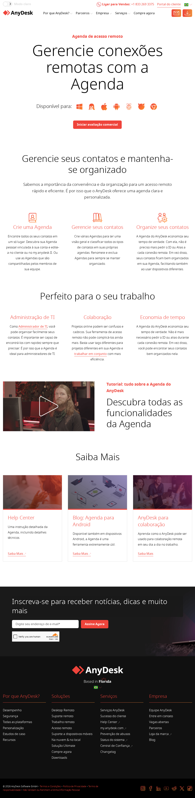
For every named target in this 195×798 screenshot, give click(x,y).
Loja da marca (159, 734)
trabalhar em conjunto (90, 354)
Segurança (10, 716)
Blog (152, 740)
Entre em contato (161, 716)
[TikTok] (189, 788)
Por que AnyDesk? (56, 13)
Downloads (59, 757)
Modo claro (22, 4)
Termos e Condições (50, 786)
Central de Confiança (115, 746)
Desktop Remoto (63, 710)
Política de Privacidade (74, 786)
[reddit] (174, 788)
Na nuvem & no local (66, 740)
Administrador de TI (32, 326)
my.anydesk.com (111, 728)
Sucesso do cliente (113, 716)
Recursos (9, 740)
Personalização (13, 728)
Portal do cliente (169, 4)
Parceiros (83, 13)
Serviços (121, 13)
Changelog (108, 752)
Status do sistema (112, 740)
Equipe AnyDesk (160, 710)
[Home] (18, 13)
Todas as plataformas (17, 722)
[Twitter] (182, 788)
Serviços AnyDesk (112, 710)
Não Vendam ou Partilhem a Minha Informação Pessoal (51, 790)
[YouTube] (166, 788)
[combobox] (188, 5)
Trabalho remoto (63, 722)
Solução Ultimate (63, 746)
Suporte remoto (62, 716)
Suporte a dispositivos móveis (72, 734)
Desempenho (12, 710)
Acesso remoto (62, 728)
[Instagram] (143, 788)
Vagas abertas (159, 722)
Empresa (102, 13)
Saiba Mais (15, 553)
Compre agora (144, 13)
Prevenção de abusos (115, 734)
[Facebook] (150, 788)
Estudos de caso (14, 734)
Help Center (108, 722)
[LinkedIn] (158, 788)
